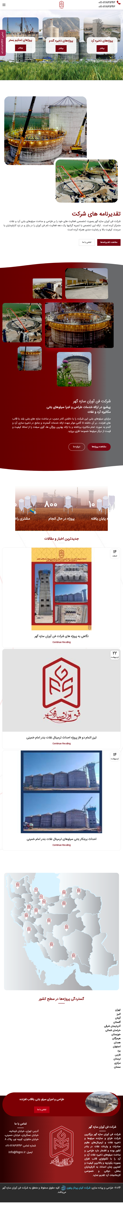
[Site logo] (61, 5)
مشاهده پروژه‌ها (99, 447)
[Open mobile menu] (4, 5)
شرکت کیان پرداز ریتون (78, 1188)
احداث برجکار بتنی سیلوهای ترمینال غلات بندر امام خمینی (61, 839)
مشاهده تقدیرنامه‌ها (108, 242)
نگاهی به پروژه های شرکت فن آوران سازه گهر (62, 636)
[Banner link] (20, 29)
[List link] (20, 1146)
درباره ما (76, 447)
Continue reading (62, 642)
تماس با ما (86, 242)
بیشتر (20, 48)
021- (100, 2)
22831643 (109, 2)
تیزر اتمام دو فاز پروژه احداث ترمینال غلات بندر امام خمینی (61, 737)
